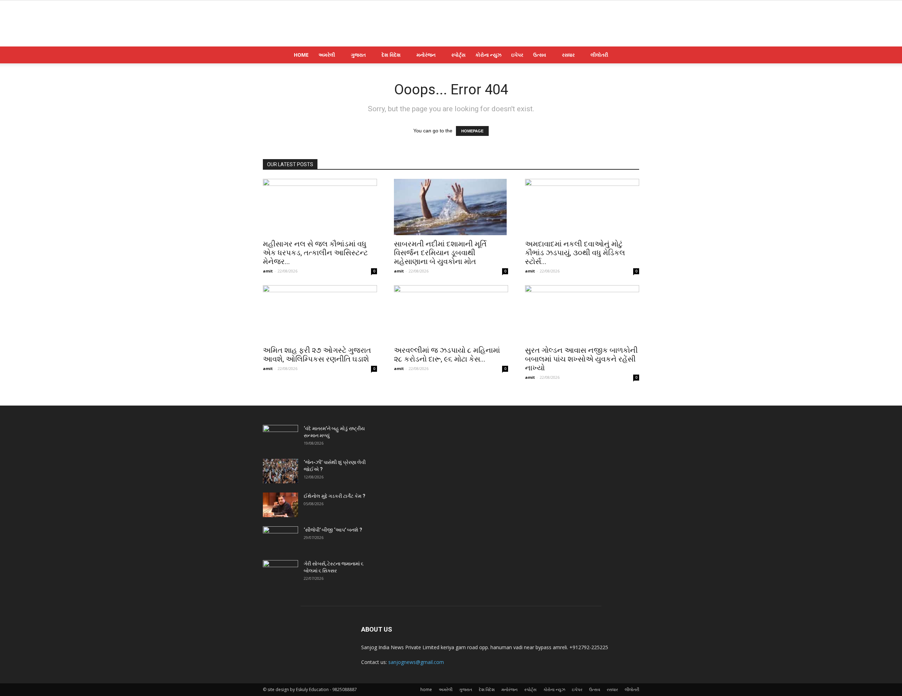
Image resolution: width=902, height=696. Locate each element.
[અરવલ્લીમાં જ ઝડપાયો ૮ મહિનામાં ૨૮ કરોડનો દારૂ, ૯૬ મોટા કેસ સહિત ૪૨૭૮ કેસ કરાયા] (451, 313)
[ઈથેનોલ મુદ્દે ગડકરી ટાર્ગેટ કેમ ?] (280, 505)
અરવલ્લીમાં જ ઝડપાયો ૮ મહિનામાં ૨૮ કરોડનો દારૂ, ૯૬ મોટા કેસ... (447, 354)
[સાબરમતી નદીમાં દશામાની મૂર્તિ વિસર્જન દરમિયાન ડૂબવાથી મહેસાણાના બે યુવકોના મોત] (451, 207)
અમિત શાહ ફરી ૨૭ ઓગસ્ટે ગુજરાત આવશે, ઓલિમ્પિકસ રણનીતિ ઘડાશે (317, 354)
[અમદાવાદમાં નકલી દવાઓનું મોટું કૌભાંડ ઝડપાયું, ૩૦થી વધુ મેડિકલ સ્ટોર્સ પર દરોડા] (582, 207)
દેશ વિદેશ (391, 54)
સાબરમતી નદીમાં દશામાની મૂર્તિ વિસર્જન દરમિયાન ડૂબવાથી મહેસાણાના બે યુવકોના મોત (440, 253)
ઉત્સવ (539, 54)
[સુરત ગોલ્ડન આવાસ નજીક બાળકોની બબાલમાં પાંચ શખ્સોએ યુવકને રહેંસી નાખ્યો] (582, 313)
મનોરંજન (425, 54)
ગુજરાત (358, 54)
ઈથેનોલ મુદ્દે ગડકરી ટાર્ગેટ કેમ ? (334, 496)
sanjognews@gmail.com (416, 662)
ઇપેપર (517, 54)
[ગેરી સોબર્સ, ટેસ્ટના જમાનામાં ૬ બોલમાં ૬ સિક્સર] (280, 572)
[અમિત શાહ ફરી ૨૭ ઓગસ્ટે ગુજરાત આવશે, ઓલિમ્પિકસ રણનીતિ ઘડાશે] (320, 313)
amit (268, 271)
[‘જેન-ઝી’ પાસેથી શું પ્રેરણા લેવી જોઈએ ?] (280, 471)
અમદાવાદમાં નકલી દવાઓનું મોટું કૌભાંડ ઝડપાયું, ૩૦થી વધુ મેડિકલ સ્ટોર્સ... (575, 253)
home (301, 54)
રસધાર (568, 54)
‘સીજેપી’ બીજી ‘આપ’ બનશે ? (333, 530)
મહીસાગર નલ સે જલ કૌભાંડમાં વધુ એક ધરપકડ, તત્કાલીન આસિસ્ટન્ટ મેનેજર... (315, 253)
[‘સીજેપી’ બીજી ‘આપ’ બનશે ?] (280, 538)
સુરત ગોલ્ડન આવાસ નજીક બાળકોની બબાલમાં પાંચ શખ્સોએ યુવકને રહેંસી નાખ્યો (581, 359)
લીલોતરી (599, 54)
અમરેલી (327, 54)
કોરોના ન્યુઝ (488, 54)
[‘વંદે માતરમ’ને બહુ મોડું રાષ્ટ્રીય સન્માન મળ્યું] (280, 437)
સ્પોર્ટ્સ (458, 54)
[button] (630, 55)
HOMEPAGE (472, 131)
